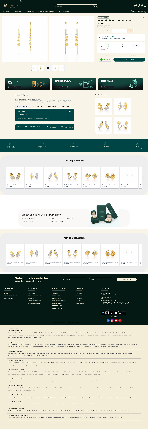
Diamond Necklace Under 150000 (50, 404)
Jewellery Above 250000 (113, 346)
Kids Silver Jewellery (126, 332)
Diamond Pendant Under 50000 (92, 371)
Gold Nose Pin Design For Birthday (107, 410)
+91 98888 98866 (107, 293)
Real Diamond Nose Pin (13, 410)
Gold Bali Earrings (104, 362)
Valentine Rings (11, 355)
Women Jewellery (34, 344)
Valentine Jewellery (61, 344)
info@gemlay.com (107, 297)
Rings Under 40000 (44, 353)
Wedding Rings (38, 355)
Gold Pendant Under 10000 (28, 371)
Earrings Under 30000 (37, 362)
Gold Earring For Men (26, 365)
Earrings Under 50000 (61, 362)
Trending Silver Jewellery (105, 335)
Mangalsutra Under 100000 (42, 381)
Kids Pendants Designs (13, 374)
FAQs (82, 322)
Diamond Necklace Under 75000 (15, 404)
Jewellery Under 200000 (100, 346)
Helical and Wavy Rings (105, 353)
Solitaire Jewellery (24, 344)
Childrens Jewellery (51, 344)
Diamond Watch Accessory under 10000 (17, 417)
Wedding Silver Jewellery (38, 335)
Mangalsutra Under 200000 (71, 381)
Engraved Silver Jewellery (92, 335)
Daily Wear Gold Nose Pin (91, 410)
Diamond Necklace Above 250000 (84, 404)
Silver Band (25, 337)
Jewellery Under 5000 (121, 344)
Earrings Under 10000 (13, 362)
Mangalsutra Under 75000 (28, 381)
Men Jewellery (42, 344)
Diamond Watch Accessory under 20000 (37, 417)
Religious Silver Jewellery (65, 335)
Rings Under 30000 (34, 353)
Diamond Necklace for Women (100, 404)
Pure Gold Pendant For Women (122, 371)
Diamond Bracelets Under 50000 (49, 387)
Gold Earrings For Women (14, 365)
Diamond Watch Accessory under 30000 (57, 417)
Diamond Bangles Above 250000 (66, 397)
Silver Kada (115, 335)
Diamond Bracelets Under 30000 (16, 387)
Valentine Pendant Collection (27, 374)
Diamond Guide (113, 49)
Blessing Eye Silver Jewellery (78, 335)
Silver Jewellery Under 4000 (57, 332)
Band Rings (123, 353)
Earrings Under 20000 (25, 362)
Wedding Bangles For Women (92, 397)
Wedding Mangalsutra (102, 381)
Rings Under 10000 (12, 353)
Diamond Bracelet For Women (29, 390)
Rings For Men (64, 353)
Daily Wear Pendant (39, 374)
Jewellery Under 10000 (132, 344)
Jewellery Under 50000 (50, 346)
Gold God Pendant (88, 374)
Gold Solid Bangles (79, 397)
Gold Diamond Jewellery (13, 344)
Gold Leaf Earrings (83, 362)
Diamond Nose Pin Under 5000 (27, 410)
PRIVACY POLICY (62, 322)
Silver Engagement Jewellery (14, 337)
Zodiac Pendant (97, 374)
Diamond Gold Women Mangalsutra (88, 381)
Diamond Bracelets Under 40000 (32, 387)
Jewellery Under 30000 (25, 346)
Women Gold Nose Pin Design (123, 410)
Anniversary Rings (21, 355)
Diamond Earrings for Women (129, 362)
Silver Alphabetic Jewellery (35, 337)
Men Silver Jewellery (12, 335)
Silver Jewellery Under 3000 (42, 332)
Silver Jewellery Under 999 (14, 332)
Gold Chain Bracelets (86, 387)
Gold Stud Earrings (93, 362)
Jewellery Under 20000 (13, 346)
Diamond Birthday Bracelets (112, 387)
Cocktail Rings (115, 353)
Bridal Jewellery (71, 344)
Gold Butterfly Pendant (62, 374)
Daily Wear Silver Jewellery (25, 335)
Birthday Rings (30, 355)
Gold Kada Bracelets (63, 387)
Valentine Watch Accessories (115, 417)
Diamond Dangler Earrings (115, 362)
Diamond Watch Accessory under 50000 (98, 417)
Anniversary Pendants (51, 374)
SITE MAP (55, 322)
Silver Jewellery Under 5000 (71, 332)
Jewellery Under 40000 (37, 346)
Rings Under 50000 (55, 353)
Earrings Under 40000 (49, 362)
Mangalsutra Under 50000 (14, 381)
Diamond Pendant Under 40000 (76, 371)
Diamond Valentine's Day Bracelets (128, 387)
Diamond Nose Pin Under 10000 (43, 410)
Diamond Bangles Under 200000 (49, 397)
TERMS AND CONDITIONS (73, 322)
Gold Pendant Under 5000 (14, 371)
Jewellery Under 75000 (62, 346)
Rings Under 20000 (23, 353)
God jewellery (111, 344)
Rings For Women (73, 353)
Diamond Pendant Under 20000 (43, 371)
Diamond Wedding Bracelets (14, 390)
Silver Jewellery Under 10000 (86, 332)
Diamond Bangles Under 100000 (16, 397)
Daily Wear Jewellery (81, 344)
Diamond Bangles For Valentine (107, 397)
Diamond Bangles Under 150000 (32, 397)
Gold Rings (89, 353)
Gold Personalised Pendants (75, 374)
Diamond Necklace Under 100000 (32, 404)
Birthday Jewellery (102, 344)
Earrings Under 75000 (73, 362)
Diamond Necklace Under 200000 (67, 404)
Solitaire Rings (82, 353)
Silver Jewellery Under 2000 (28, 332)
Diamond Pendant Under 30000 (60, 371)
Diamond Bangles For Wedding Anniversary (126, 397)
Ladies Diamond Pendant (108, 371)
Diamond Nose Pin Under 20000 (60, 410)
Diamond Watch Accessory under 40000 (78, 417)
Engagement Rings (131, 353)
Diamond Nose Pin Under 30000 (76, 410)
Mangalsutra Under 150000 (57, 381)
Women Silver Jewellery (115, 332)
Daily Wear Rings (47, 355)
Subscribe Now (126, 279)
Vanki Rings (96, 353)
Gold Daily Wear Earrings (38, 365)
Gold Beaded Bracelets (74, 387)
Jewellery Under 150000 (87, 346)
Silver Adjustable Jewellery (125, 335)
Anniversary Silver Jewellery (51, 335)
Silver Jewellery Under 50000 (101, 332)
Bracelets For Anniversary (98, 387)
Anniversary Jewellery (92, 344)
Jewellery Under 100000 (75, 346)
